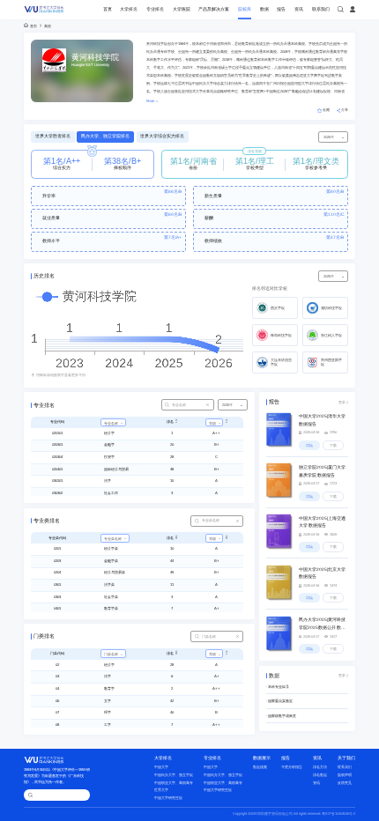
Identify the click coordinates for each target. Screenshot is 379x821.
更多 (342, 402)
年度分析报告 (291, 767)
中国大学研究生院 (168, 797)
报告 (281, 9)
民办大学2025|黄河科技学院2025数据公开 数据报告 (322, 625)
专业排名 (155, 9)
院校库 (244, 9)
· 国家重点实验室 (279, 701)
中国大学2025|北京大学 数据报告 (322, 573)
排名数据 (320, 775)
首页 (107, 9)
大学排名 (128, 9)
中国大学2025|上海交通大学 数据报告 (322, 522)
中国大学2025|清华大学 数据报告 (322, 419)
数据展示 (262, 758)
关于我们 (346, 758)
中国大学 (161, 767)
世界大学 (161, 790)
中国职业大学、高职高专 (173, 782)
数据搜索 (260, 767)
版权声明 (345, 775)
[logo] (44, 9)
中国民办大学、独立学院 (173, 775)
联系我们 (321, 9)
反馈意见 (345, 782)
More (150, 101)
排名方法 (320, 767)
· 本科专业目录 (277, 686)
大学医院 (181, 9)
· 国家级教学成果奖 (281, 716)
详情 (309, 445)
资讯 (298, 9)
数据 (264, 9)
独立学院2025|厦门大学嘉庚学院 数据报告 (322, 471)
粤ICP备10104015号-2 (338, 813)
